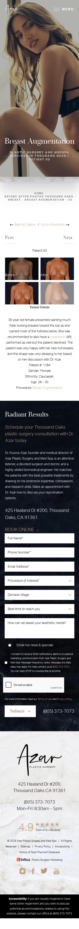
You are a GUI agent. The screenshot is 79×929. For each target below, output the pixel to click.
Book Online (20, 529)
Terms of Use (45, 699)
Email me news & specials (35, 645)
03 (70, 200)
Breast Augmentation (48, 387)
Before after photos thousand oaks (39, 196)
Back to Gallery (24, 224)
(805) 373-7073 (60, 667)
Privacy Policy (43, 846)
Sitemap (25, 846)
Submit (17, 711)
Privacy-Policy (64, 699)
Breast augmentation (45, 200)
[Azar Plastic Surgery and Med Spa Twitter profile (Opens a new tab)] (44, 871)
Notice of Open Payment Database (39, 852)
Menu (68, 9)
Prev (10, 237)
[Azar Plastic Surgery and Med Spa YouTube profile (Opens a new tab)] (56, 871)
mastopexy (58, 337)
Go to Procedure (53, 224)
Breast (14, 200)
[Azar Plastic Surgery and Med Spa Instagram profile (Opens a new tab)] (22, 871)
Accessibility (62, 846)
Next (68, 237)
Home (39, 193)
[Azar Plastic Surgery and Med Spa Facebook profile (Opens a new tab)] (33, 871)
